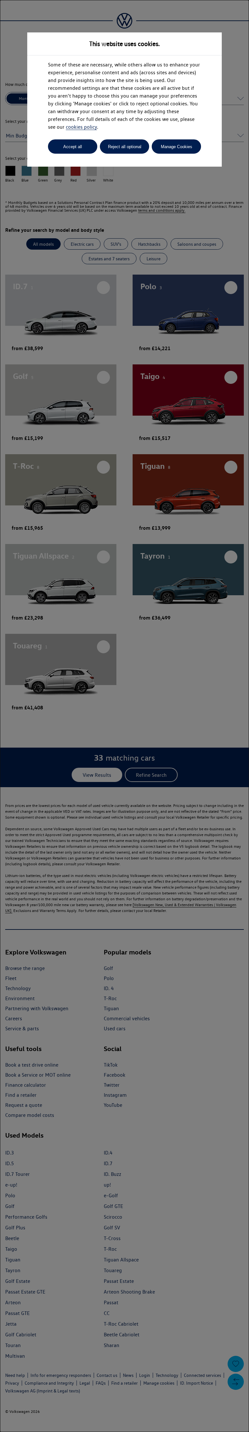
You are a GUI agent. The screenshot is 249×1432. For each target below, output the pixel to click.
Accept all (72, 146)
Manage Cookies (176, 146)
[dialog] (124, 716)
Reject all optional (124, 146)
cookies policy (81, 127)
